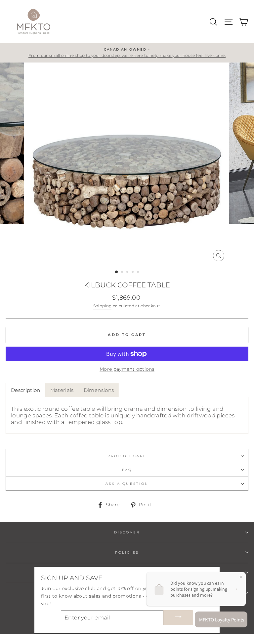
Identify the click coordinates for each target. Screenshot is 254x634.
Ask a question (127, 484)
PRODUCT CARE (127, 456)
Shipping (102, 306)
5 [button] (138, 272)
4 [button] (133, 272)
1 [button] (116, 272)
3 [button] (128, 272)
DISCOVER (127, 532)
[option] (127, 53)
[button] (25, 390)
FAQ (127, 470)
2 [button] (122, 272)
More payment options (127, 369)
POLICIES (127, 552)
